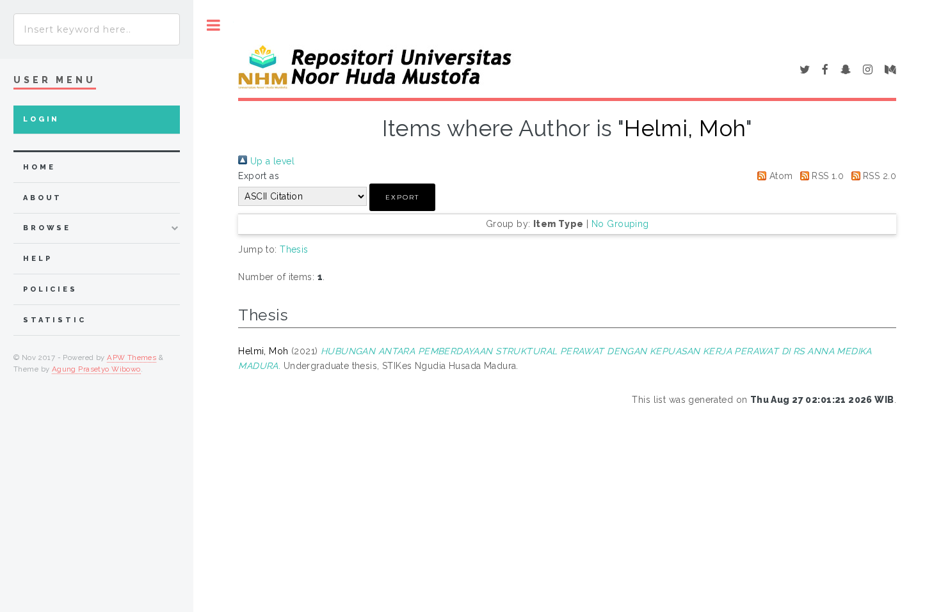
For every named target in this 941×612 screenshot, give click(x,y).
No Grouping (620, 224)
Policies (50, 289)
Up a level (270, 161)
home (39, 167)
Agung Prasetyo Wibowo (96, 369)
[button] (402, 197)
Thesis (294, 249)
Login (41, 119)
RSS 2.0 (878, 176)
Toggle (213, 25)
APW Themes (131, 357)
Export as (258, 176)
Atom (779, 176)
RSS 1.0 (826, 176)
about (42, 198)
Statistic (54, 320)
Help (37, 259)
